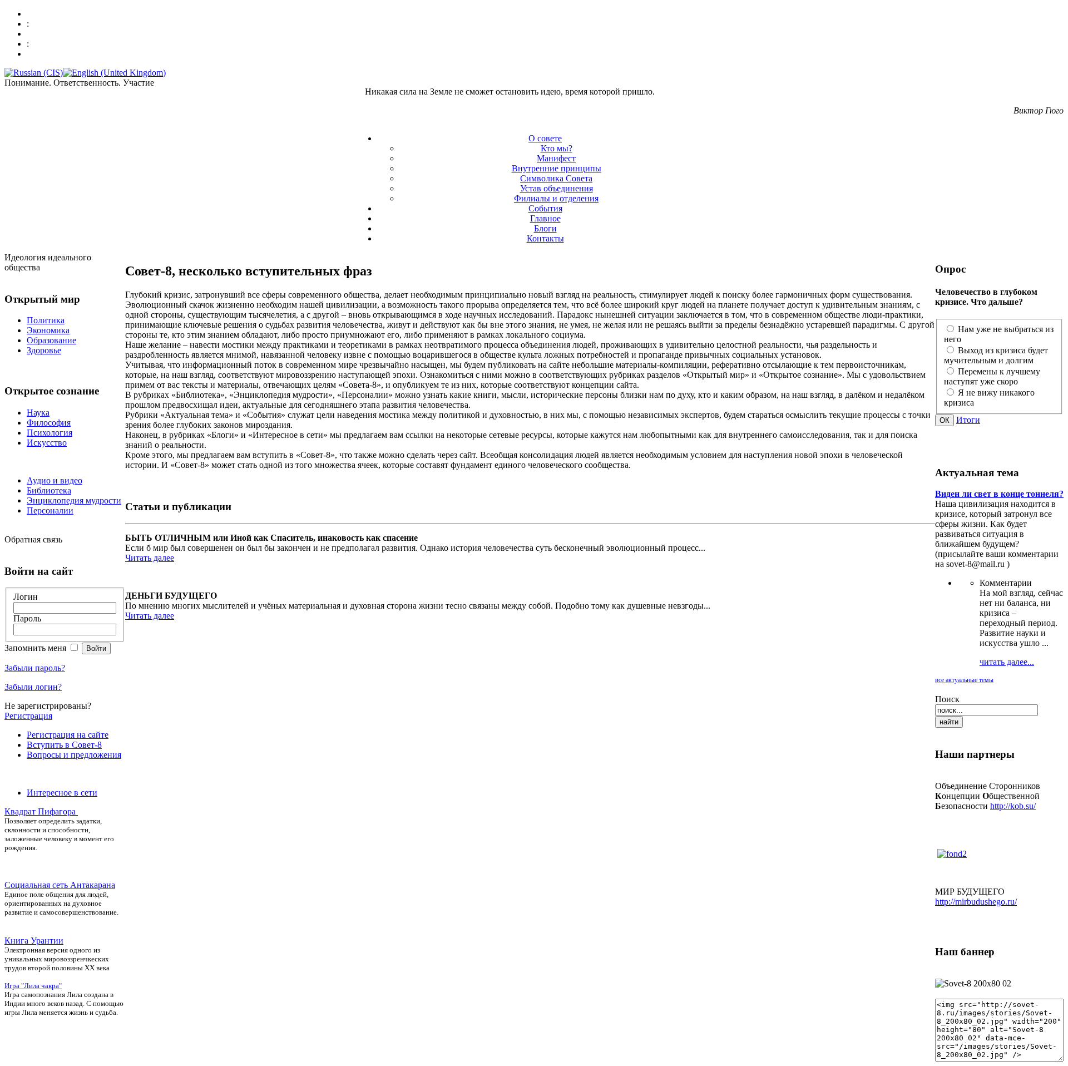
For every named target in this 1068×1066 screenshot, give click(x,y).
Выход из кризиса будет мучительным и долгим (996, 355)
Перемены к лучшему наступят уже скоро (992, 376)
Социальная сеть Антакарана (59, 885)
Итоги (968, 420)
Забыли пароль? (34, 668)
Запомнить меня (36, 648)
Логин (25, 596)
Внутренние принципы (556, 168)
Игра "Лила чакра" (33, 985)
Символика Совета (556, 178)
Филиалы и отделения (556, 198)
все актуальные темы (964, 680)
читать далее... (1007, 662)
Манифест (556, 158)
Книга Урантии (33, 940)
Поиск (947, 699)
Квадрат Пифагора (41, 811)
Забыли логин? (33, 687)
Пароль (27, 618)
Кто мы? (556, 148)
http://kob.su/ (1013, 806)
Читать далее (149, 557)
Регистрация (28, 715)
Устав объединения (556, 188)
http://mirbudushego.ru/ (976, 901)
